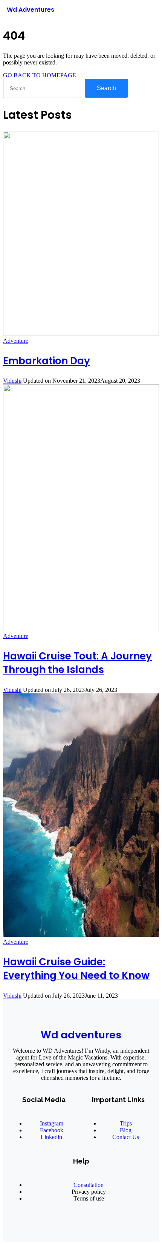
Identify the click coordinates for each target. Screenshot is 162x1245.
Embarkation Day (46, 361)
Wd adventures (81, 1035)
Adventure (15, 340)
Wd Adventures (30, 9)
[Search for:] (44, 88)
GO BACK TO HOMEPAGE (39, 75)
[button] (144, 11)
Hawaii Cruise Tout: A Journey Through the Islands (77, 662)
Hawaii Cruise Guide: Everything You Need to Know (76, 968)
